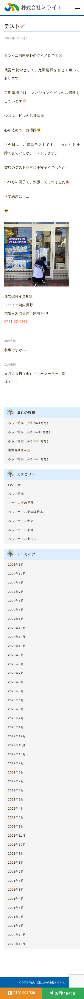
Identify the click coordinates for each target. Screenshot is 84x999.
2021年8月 (16, 862)
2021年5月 (16, 889)
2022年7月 (16, 781)
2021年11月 (16, 835)
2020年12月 (17, 935)
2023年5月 (16, 691)
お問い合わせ (65, 993)
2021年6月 (16, 880)
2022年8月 (16, 772)
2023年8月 (16, 664)
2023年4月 (16, 700)
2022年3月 (16, 817)
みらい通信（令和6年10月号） (30, 432)
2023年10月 (17, 646)
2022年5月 (16, 799)
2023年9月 (16, 655)
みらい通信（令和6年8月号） (29, 441)
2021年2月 (16, 917)
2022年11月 (16, 745)
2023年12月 (17, 628)
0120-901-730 (24, 993)
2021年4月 (16, 898)
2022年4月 (16, 808)
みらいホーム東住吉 (22, 539)
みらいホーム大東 (20, 521)
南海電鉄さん (17, 450)
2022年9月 (16, 763)
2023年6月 (16, 682)
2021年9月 (16, 853)
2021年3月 (16, 907)
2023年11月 (16, 637)
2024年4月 (16, 610)
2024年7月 (16, 592)
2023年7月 (16, 673)
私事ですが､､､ (16, 350)
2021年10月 (17, 844)
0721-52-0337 (16, 321)
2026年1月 (16, 564)
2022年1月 (16, 826)
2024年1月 (16, 619)
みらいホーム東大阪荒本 (25, 512)
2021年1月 (16, 925)
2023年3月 (16, 709)
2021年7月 (16, 871)
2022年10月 (17, 754)
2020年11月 (16, 944)
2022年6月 (16, 790)
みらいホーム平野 (20, 530)
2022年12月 (17, 736)
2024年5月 (16, 600)
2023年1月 (16, 727)
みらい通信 (16, 494)
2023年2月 (16, 718)
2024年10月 (17, 573)
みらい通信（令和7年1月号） (29, 423)
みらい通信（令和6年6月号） (29, 459)
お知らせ (14, 485)
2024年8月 (16, 582)
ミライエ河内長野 (20, 502)
